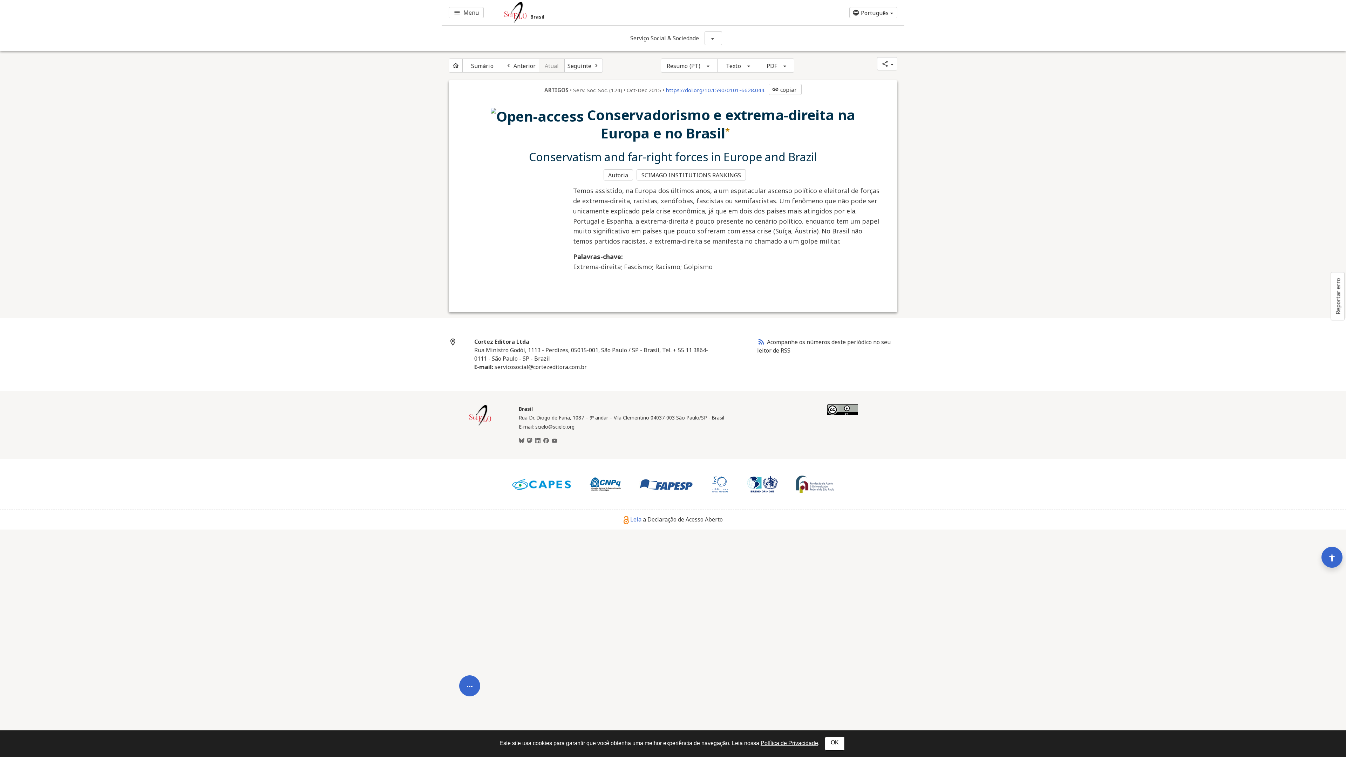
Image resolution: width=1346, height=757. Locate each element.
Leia (635, 519)
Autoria (618, 175)
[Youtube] (554, 441)
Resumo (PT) (683, 66)
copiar (784, 90)
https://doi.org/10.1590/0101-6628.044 (715, 90)
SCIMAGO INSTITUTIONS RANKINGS (691, 175)
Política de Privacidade (789, 743)
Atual (552, 66)
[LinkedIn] (538, 441)
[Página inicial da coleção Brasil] (480, 425)
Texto (733, 66)
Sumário (482, 66)
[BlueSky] (521, 441)
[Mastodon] (529, 441)
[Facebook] (546, 441)
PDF (772, 66)
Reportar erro (1338, 296)
